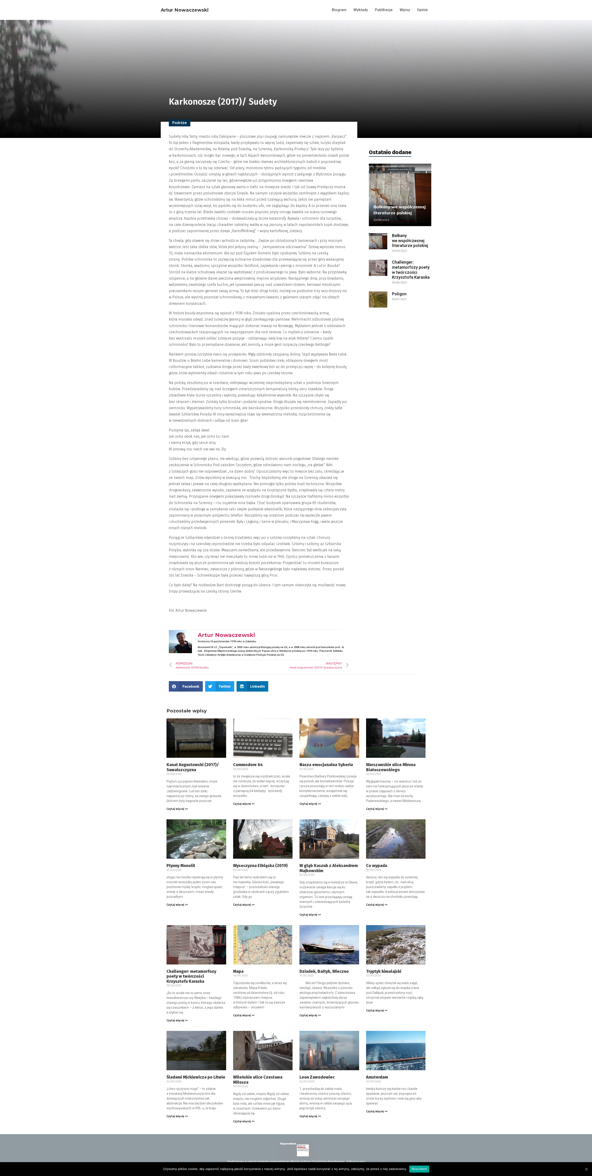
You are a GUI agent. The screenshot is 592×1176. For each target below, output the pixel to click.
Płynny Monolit (180, 865)
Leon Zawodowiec (317, 1077)
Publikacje (384, 10)
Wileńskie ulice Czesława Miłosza (257, 1080)
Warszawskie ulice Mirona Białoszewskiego (391, 767)
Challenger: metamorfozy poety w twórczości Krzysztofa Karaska (411, 270)
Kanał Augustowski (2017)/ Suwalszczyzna (192, 767)
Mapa (238, 971)
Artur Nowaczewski (185, 10)
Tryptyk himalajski (383, 971)
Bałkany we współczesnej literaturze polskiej (410, 240)
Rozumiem (419, 1169)
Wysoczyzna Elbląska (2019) (260, 865)
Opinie (422, 10)
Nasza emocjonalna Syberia (326, 764)
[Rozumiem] (586, 1169)
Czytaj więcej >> (177, 809)
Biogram (339, 10)
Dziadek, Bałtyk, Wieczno (324, 971)
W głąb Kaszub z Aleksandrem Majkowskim (328, 868)
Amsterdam (377, 1077)
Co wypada (376, 865)
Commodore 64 (248, 764)
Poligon (399, 293)
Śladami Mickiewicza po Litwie (195, 1077)
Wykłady (360, 10)
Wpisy (405, 10)
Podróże (179, 123)
